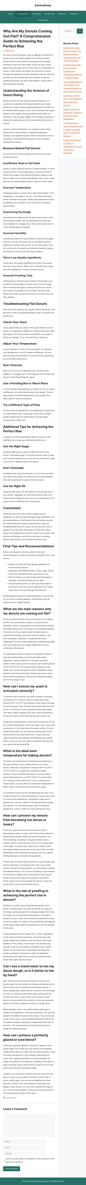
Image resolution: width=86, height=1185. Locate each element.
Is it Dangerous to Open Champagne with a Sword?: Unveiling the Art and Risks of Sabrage (73, 129)
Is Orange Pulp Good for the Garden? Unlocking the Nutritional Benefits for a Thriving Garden (72, 71)
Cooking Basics (22, 14)
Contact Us (74, 14)
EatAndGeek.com (41, 1181)
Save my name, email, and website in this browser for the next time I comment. (29, 1160)
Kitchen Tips (49, 14)
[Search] (80, 31)
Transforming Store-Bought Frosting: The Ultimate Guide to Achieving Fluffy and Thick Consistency (72, 54)
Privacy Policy (43, 20)
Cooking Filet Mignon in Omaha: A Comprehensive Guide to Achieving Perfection (72, 146)
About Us (62, 14)
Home (10, 14)
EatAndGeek (43, 5)
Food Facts (37, 14)
